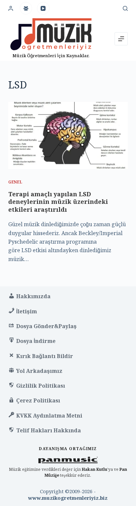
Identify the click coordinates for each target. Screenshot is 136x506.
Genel (15, 182)
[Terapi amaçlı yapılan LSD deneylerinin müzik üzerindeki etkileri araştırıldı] (68, 135)
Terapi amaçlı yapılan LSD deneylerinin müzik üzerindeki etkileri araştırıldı (58, 201)
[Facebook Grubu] (26, 8)
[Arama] (125, 8)
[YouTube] (43, 8)
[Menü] (121, 38)
